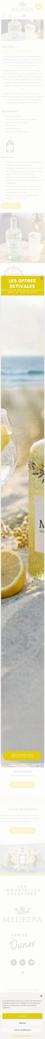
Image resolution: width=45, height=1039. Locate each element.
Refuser (22, 1023)
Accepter (22, 1016)
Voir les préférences (22, 1030)
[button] (41, 996)
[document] (22, 519)
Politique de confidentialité (21, 1036)
